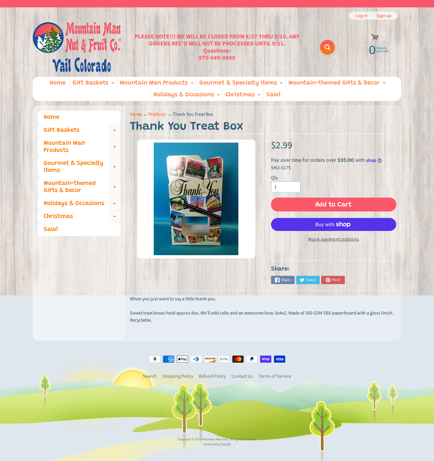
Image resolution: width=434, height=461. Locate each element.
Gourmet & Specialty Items (241, 84)
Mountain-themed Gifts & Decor (337, 84)
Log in (361, 15)
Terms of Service (274, 376)
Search (150, 376)
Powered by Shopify (217, 444)
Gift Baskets (94, 84)
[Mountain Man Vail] (77, 47)
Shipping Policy (177, 376)
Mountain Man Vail (215, 439)
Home (58, 83)
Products (157, 114)
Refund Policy (212, 376)
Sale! (273, 95)
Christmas (244, 96)
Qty (274, 178)
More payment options (333, 239)
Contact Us (242, 376)
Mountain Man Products (157, 84)
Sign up (383, 15)
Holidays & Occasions (187, 96)
